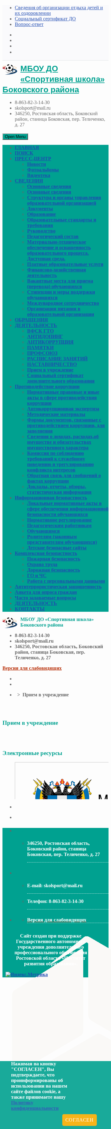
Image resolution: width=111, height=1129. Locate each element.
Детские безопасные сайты (57, 547)
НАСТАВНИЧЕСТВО (52, 364)
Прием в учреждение (50, 369)
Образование (41, 214)
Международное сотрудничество (63, 303)
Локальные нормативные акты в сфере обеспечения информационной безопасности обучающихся (68, 509)
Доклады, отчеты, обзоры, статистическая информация (59, 489)
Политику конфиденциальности (35, 1105)
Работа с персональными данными (66, 581)
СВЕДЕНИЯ (29, 180)
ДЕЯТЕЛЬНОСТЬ (36, 325)
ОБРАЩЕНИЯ (31, 319)
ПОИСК (24, 153)
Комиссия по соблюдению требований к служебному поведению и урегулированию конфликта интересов (60, 461)
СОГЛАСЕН (79, 1120)
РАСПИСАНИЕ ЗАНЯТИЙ (57, 358)
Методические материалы (56, 414)
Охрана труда (42, 564)
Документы (40, 208)
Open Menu (15, 136)
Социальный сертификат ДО (45, 18)
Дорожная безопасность (53, 570)
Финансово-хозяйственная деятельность (56, 272)
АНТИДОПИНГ (45, 336)
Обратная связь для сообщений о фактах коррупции (64, 478)
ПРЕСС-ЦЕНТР (33, 158)
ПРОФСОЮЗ (42, 353)
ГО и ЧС (37, 575)
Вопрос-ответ (29, 24)
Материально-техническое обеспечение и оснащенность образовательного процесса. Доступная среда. (59, 250)
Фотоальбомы (43, 169)
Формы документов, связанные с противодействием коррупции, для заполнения (66, 425)
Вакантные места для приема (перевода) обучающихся (60, 283)
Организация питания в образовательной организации (60, 311)
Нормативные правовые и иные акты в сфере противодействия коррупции (63, 397)
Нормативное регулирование (59, 520)
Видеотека (38, 175)
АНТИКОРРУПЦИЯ (50, 342)
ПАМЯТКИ (40, 347)
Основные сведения (49, 186)
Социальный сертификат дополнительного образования (61, 378)
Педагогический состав (53, 236)
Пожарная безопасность (53, 558)
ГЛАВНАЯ (27, 147)
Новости (36, 164)
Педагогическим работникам (59, 525)
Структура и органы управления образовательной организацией (64, 200)
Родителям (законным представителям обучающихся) (62, 539)
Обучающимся (43, 531)
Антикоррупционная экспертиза (63, 408)
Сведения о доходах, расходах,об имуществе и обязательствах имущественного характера (63, 442)
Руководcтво (41, 230)
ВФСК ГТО (40, 331)
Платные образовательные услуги (65, 264)
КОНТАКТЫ (30, 608)
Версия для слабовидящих (32, 668)
